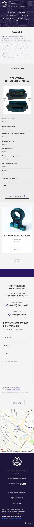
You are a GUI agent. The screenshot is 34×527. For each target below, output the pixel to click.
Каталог (22, 12)
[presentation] (4, 100)
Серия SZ (25, 15)
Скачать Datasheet (15, 196)
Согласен (28, 523)
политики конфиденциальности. (13, 518)
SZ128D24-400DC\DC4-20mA (17, 236)
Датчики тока (11, 15)
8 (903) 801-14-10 (17, 498)
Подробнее (17, 249)
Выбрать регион (15, 6)
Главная (11, 12)
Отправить (17, 403)
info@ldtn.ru (17, 503)
